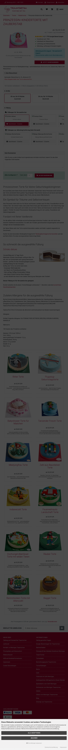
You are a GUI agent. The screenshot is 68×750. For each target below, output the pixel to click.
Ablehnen (34, 738)
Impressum (63, 747)
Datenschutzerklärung (51, 747)
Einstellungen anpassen (35, 743)
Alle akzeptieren (34, 733)
